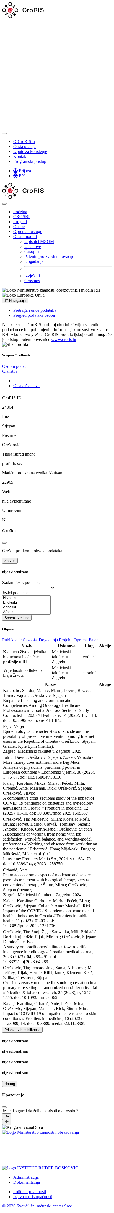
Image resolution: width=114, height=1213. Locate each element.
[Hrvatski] (26, 598)
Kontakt (20, 156)
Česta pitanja (24, 146)
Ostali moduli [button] (25, 236)
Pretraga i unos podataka (34, 310)
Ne (6, 1122)
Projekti (20, 221)
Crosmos (32, 280)
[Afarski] (26, 612)
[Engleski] (26, 602)
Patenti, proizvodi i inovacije (49, 256)
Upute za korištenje (30, 151)
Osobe (19, 226)
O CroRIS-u (24, 141)
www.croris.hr (63, 339)
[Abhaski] (26, 607)
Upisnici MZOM (39, 241)
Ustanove (32, 246)
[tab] (15, 366)
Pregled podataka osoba (34, 315)
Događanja (33, 261)
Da (6, 1116)
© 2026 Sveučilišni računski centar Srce (37, 1206)
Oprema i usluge (27, 231)
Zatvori (9, 561)
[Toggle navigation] (4, 133)
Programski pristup (29, 161)
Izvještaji (32, 275)
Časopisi (31, 251)
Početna (20, 211)
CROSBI (21, 216)
